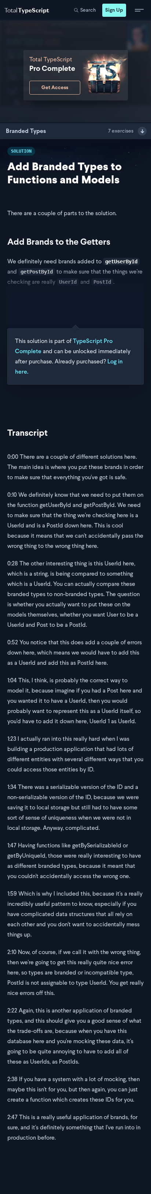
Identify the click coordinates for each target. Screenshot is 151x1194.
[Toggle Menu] (139, 10)
